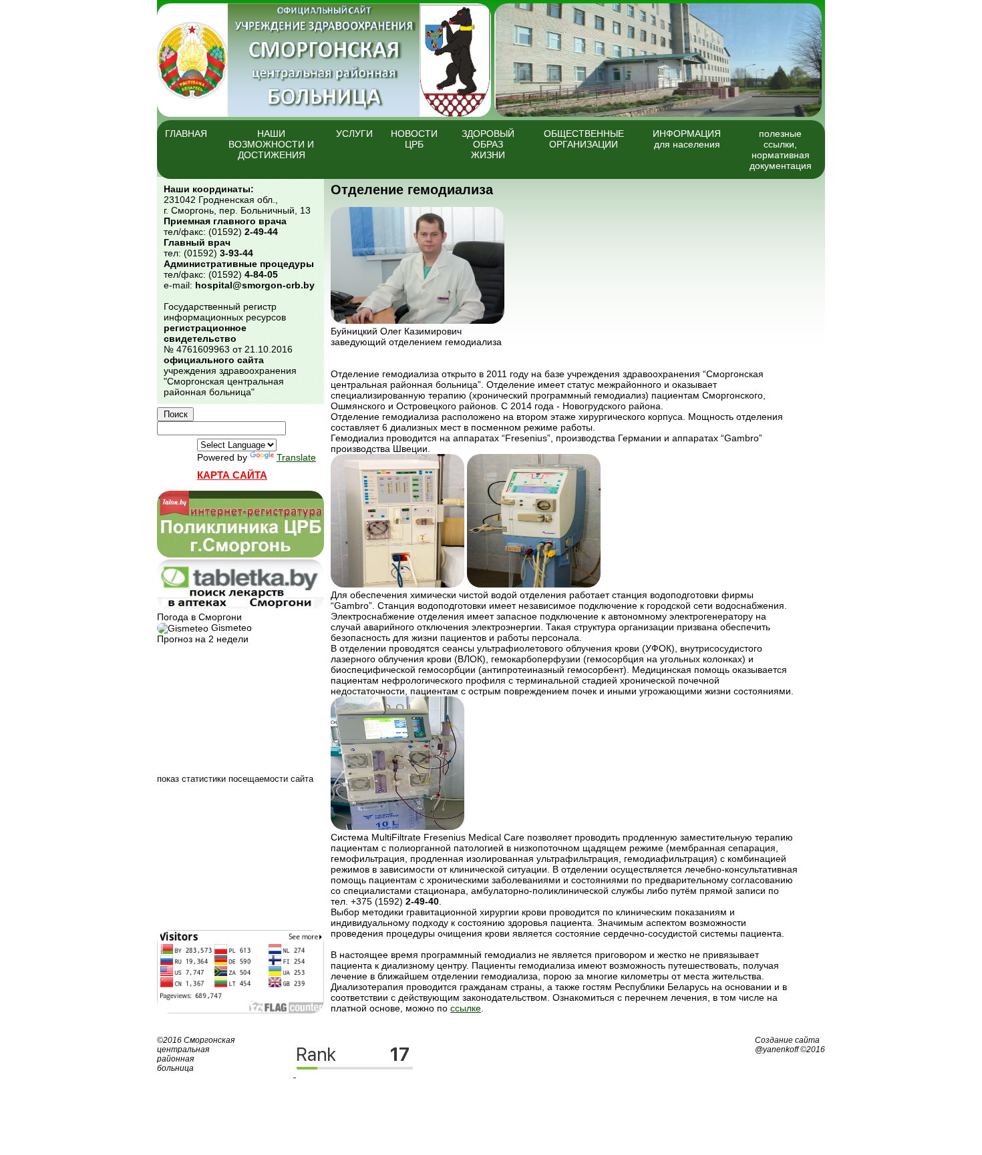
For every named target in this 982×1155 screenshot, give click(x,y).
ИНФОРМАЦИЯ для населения (687, 139)
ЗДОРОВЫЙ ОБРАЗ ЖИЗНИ (488, 144)
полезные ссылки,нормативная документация (781, 149)
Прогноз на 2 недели (203, 639)
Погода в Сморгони (199, 617)
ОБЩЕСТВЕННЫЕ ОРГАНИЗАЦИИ (584, 139)
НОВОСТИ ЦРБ (414, 139)
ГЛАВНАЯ (186, 133)
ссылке (465, 1008)
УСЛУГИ (354, 133)
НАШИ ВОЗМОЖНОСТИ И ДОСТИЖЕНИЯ (271, 144)
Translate (296, 457)
